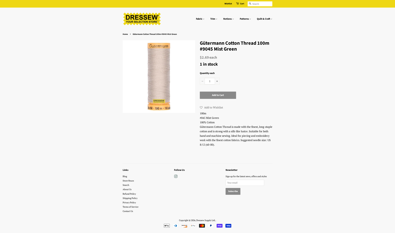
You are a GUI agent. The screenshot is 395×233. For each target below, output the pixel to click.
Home (125, 34)
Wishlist (228, 3)
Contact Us (128, 211)
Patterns (244, 19)
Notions (227, 19)
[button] (211, 107)
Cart (242, 3)
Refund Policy (129, 193)
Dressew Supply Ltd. (206, 220)
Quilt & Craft (264, 19)
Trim (213, 19)
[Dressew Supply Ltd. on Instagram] (175, 176)
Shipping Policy (130, 198)
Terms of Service (130, 206)
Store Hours (128, 180)
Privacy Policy (129, 202)
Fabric (199, 19)
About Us (127, 189)
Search (126, 184)
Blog (125, 176)
